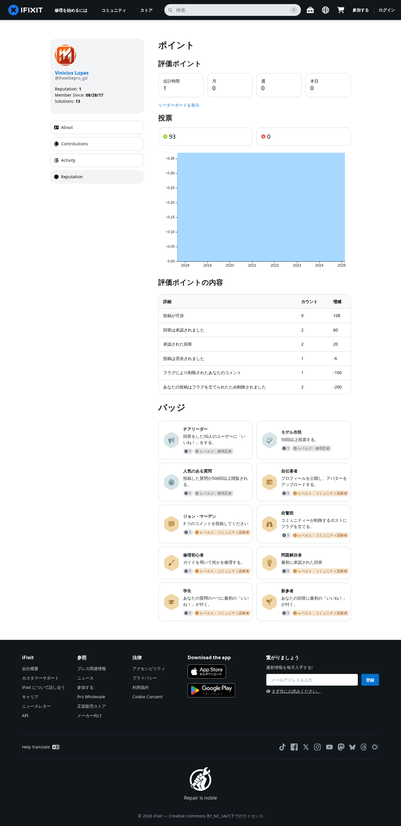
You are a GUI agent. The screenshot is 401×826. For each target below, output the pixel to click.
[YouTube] (329, 747)
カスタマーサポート (40, 678)
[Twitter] (305, 747)
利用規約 (140, 687)
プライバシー (144, 678)
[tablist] (97, 152)
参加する (361, 10)
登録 (370, 680)
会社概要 (30, 668)
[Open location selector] (325, 10)
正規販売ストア (91, 706)
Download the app (209, 657)
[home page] (25, 10)
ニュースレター (36, 706)
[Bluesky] (352, 747)
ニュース (85, 678)
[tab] (97, 127)
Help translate (36, 747)
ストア (146, 10)
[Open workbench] (310, 10)
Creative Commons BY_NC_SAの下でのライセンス (216, 816)
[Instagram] (317, 747)
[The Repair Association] (375, 747)
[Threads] (363, 747)
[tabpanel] (254, 330)
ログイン (387, 10)
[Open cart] (341, 10)
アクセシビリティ (148, 668)
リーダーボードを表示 (178, 105)
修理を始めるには (71, 10)
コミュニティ (114, 10)
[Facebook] (294, 747)
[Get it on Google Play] (211, 690)
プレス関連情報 (91, 668)
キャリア (30, 696)
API (25, 715)
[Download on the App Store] (207, 671)
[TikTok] (282, 747)
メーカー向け (89, 715)
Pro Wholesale (91, 696)
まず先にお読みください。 (296, 691)
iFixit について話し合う (43, 687)
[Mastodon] (341, 747)
